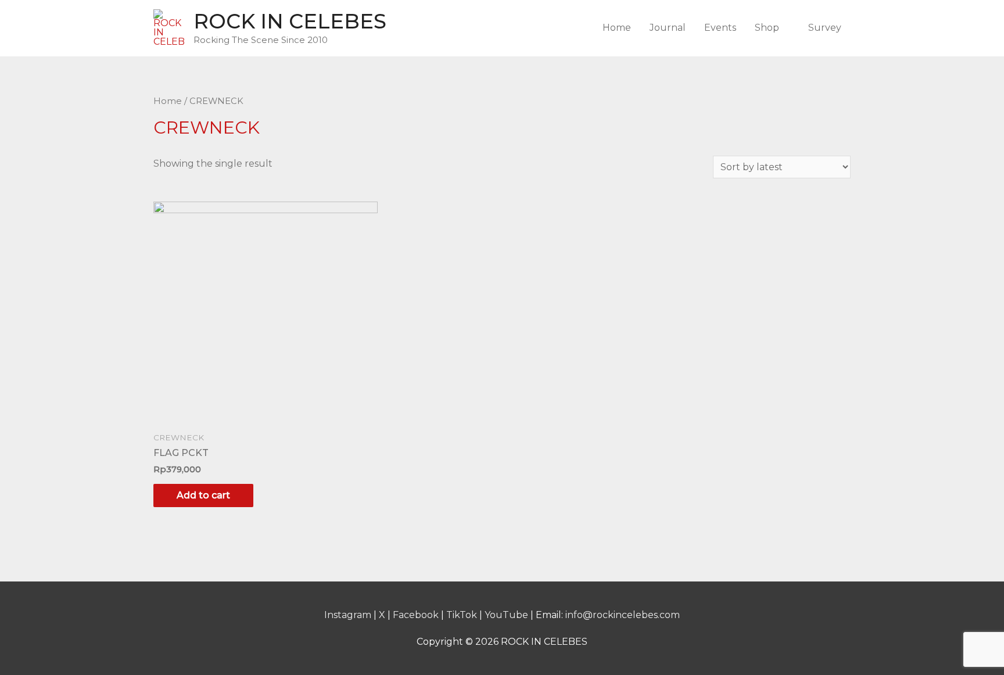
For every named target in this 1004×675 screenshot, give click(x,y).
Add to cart (203, 495)
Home (617, 27)
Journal (668, 27)
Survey (824, 27)
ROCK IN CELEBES (289, 21)
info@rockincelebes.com (622, 614)
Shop (767, 27)
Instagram (347, 614)
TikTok (461, 614)
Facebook (416, 614)
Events (720, 27)
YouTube (506, 614)
